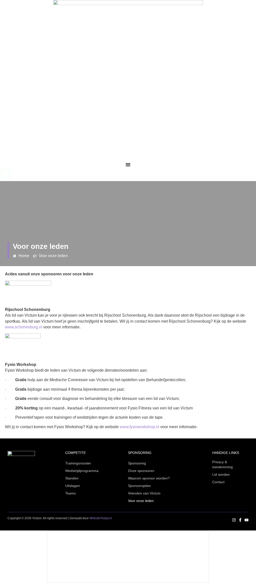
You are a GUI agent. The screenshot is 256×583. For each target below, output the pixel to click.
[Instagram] (234, 520)
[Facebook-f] (240, 520)
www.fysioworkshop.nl (139, 427)
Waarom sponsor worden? (149, 478)
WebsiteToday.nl (101, 518)
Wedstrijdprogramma (81, 471)
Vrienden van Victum (144, 493)
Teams (70, 493)
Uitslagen (72, 486)
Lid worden (221, 474)
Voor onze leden (141, 501)
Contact (218, 482)
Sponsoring (137, 463)
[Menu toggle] (128, 164)
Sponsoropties (139, 486)
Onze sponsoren (141, 471)
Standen (71, 478)
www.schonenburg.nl (23, 327)
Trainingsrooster (78, 463)
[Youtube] (246, 520)
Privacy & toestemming (222, 464)
